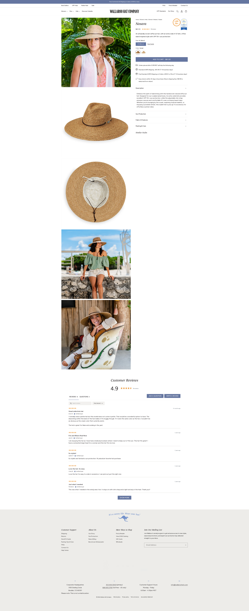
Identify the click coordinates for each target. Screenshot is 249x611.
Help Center (65, 550)
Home (137, 19)
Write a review (172, 396)
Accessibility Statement (147, 597)
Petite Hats (84, 5)
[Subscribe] (185, 545)
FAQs (63, 545)
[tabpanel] (124, 451)
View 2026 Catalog (122, 536)
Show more (124, 498)
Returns (63, 536)
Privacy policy (125, 597)
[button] (64, 11)
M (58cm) (141, 44)
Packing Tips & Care (67, 542)
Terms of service (135, 597)
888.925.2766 (107, 588)
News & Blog (92, 539)
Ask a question (155, 396)
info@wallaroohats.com (179, 585)
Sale (93, 5)
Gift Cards (119, 539)
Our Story (92, 533)
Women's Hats (143, 19)
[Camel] (138, 52)
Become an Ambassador (96, 542)
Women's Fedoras (152, 19)
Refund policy (117, 597)
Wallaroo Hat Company (105, 597)
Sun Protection (93, 536)
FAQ (163, 5)
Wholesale (119, 542)
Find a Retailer (173, 5)
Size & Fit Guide (66, 539)
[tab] (85, 397)
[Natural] (143, 52)
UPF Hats (75, 5)
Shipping (64, 533)
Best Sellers (65, 5)
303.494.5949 (111, 585)
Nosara (160, 19)
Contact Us (184, 5)
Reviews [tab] (73, 397)
